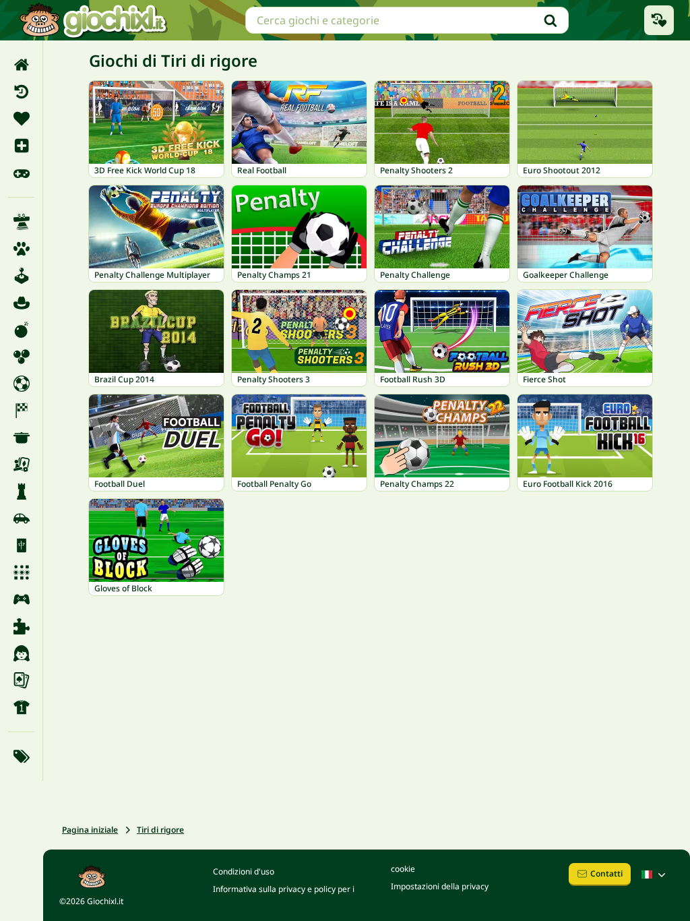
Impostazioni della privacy (440, 886)
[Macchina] (21, 518)
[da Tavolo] (21, 464)
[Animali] (21, 248)
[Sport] (21, 707)
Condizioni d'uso (243, 871)
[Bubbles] (21, 356)
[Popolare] (21, 172)
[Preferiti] (21, 118)
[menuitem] (21, 64)
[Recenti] (21, 91)
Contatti (606, 873)
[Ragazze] (21, 653)
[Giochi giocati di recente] (659, 20)
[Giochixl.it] (92, 20)
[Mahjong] (21, 545)
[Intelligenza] (21, 491)
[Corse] (21, 410)
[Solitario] (21, 680)
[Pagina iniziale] (21, 64)
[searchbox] (407, 20)
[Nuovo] (21, 145)
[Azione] (21, 329)
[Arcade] (21, 275)
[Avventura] (21, 302)
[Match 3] (21, 572)
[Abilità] (21, 221)
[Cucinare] (21, 437)
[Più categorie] (21, 756)
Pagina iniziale (90, 829)
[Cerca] (550, 20)
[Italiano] (655, 874)
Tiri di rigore (160, 829)
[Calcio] (21, 383)
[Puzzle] (21, 626)
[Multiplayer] (21, 599)
